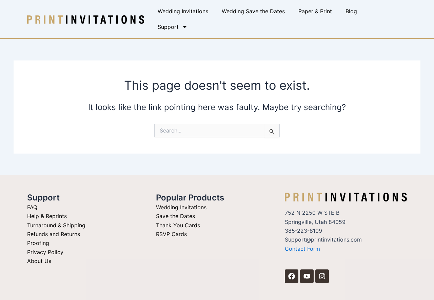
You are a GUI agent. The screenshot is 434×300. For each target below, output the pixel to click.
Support (168, 26)
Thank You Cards (178, 225)
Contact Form (302, 248)
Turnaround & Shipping (56, 225)
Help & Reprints (47, 216)
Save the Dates (175, 216)
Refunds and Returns (53, 234)
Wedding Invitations (183, 11)
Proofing (38, 243)
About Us (39, 261)
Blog (351, 11)
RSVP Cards (171, 234)
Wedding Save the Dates (253, 11)
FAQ (32, 207)
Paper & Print (315, 11)
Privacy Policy (45, 252)
